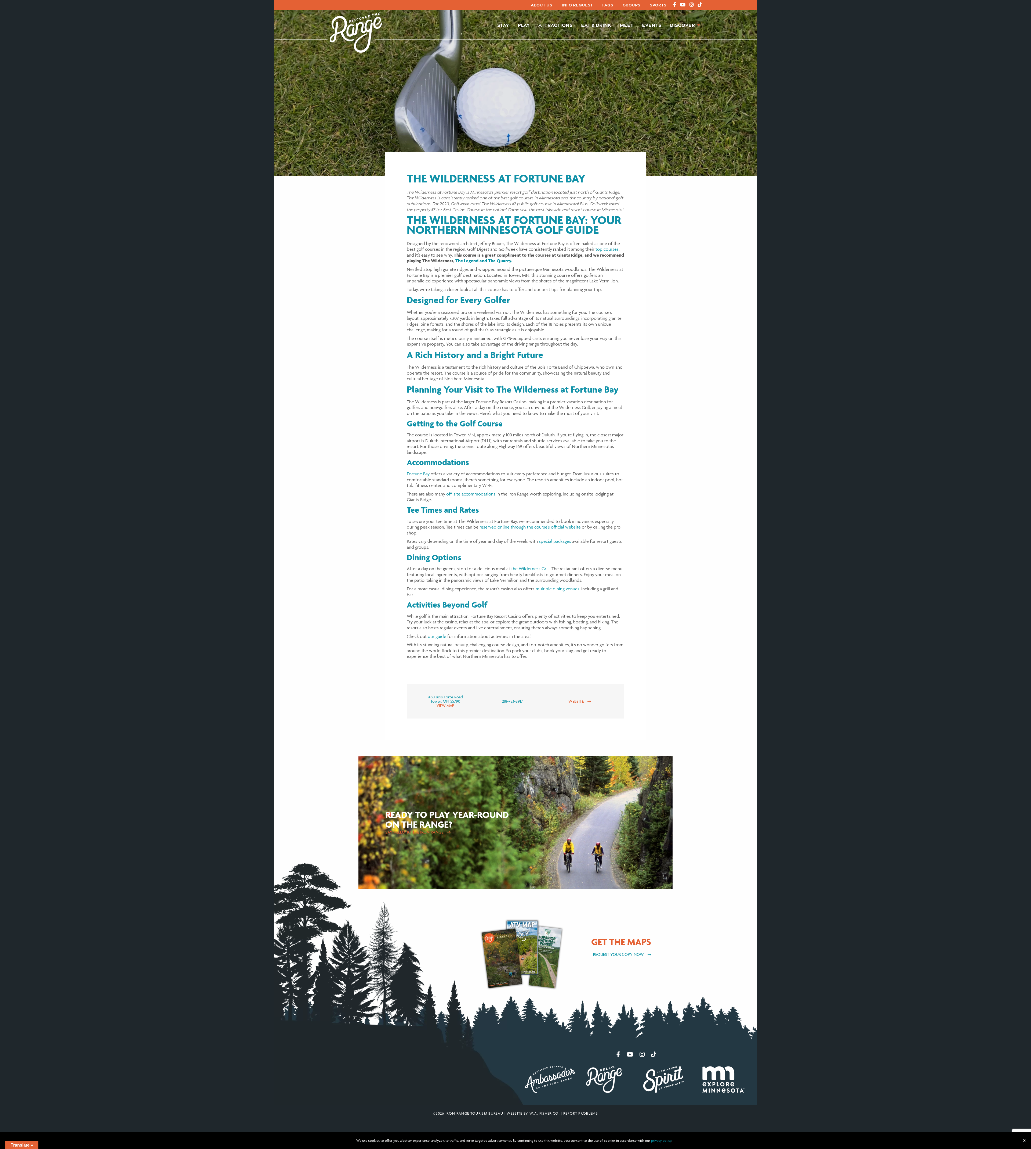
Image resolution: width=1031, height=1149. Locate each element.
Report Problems (580, 1113)
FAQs (607, 5)
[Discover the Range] (356, 32)
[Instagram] (691, 5)
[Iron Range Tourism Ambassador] (550, 1079)
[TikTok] (699, 5)
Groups (631, 5)
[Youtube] (683, 5)
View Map (445, 705)
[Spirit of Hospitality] (663, 1079)
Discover (682, 25)
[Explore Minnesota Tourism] (723, 1079)
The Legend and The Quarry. (483, 260)
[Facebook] (674, 5)
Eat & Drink (596, 25)
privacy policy (661, 1140)
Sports (658, 5)
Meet (626, 25)
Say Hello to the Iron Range (414, 832)
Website (576, 701)
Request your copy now (619, 954)
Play (524, 25)
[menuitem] (541, 5)
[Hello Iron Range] (604, 1079)
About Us (541, 5)
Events (651, 25)
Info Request (577, 5)
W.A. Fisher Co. (544, 1113)
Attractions (555, 25)
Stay (503, 25)
